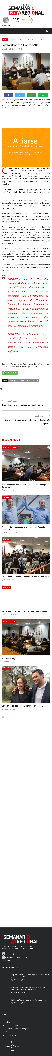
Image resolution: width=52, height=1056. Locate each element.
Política (5, 39)
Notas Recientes (10, 968)
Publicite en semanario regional (17, 1028)
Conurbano (6, 497)
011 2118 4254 (10, 957)
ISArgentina (6, 960)
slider (15, 448)
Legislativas (6, 448)
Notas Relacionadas (11, 440)
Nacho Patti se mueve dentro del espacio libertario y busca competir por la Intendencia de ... (28, 988)
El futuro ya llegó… (10, 658)
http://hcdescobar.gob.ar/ (34, 287)
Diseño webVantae (11, 1046)
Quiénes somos (12, 1025)
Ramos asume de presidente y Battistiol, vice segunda (24, 611)
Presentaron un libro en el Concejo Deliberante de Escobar (26, 576)
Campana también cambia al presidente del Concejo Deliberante (23, 528)
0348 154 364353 (22, 957)
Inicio (8, 1022)
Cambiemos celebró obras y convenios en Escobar (22, 705)
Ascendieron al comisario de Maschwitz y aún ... (23, 405)
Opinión (5, 622)
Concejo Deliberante (17, 381)
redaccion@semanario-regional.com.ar (20, 954)
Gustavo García (32, 381)
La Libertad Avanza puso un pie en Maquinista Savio (28, 1000)
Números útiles (11, 1035)
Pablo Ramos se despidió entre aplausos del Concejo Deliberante (24, 485)
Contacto (9, 1032)
